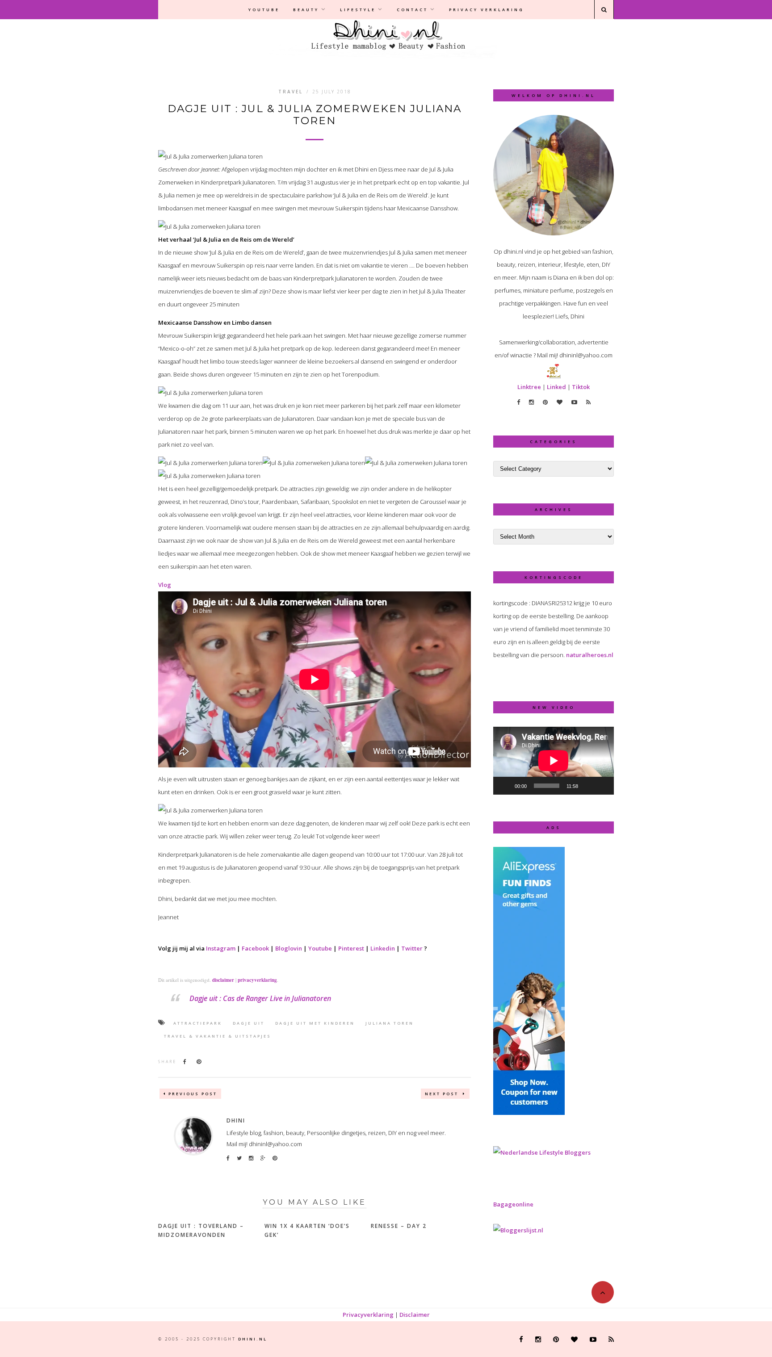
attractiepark (197, 1023)
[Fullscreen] (602, 785)
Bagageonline (513, 1204)
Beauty (306, 10)
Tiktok (581, 387)
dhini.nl (252, 1339)
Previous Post (192, 1094)
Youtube (264, 10)
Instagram (220, 948)
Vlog (164, 585)
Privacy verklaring (486, 10)
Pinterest (351, 948)
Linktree (529, 387)
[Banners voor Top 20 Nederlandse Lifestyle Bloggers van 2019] (542, 1152)
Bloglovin (288, 948)
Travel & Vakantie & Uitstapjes (217, 1036)
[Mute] (587, 785)
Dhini (236, 1120)
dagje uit (248, 1023)
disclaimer (223, 980)
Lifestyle (358, 10)
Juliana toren (389, 1023)
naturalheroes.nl (589, 655)
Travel (290, 91)
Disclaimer (414, 1315)
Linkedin (382, 948)
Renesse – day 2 (399, 1226)
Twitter (412, 948)
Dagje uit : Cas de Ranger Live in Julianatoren (260, 998)
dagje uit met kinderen (315, 1023)
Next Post (443, 1094)
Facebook (255, 948)
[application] (553, 761)
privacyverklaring (257, 980)
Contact (412, 10)
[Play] (504, 785)
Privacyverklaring (368, 1315)
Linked (556, 387)
